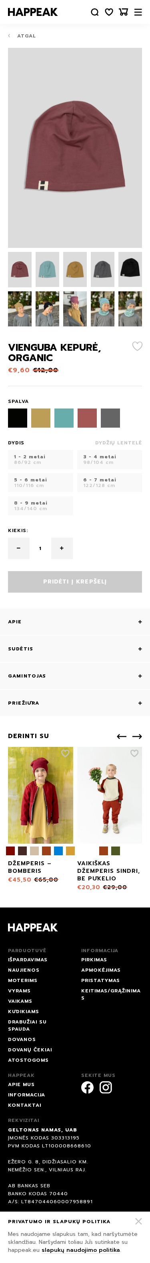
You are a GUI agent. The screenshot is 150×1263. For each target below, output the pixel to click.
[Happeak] (33, 12)
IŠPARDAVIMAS (28, 959)
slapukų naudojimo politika (81, 1250)
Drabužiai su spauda (27, 1025)
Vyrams (19, 990)
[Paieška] (95, 12)
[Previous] (121, 736)
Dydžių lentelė (118, 442)
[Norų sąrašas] (109, 12)
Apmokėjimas (101, 970)
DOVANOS (22, 1039)
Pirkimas (94, 959)
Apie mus (21, 1084)
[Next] (137, 736)
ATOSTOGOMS (28, 1060)
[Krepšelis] (123, 12)
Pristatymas (100, 980)
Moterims (23, 980)
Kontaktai (24, 1105)
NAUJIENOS (24, 970)
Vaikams (20, 1001)
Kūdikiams (23, 1011)
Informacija (26, 1094)
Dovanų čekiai (30, 1049)
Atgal (25, 35)
